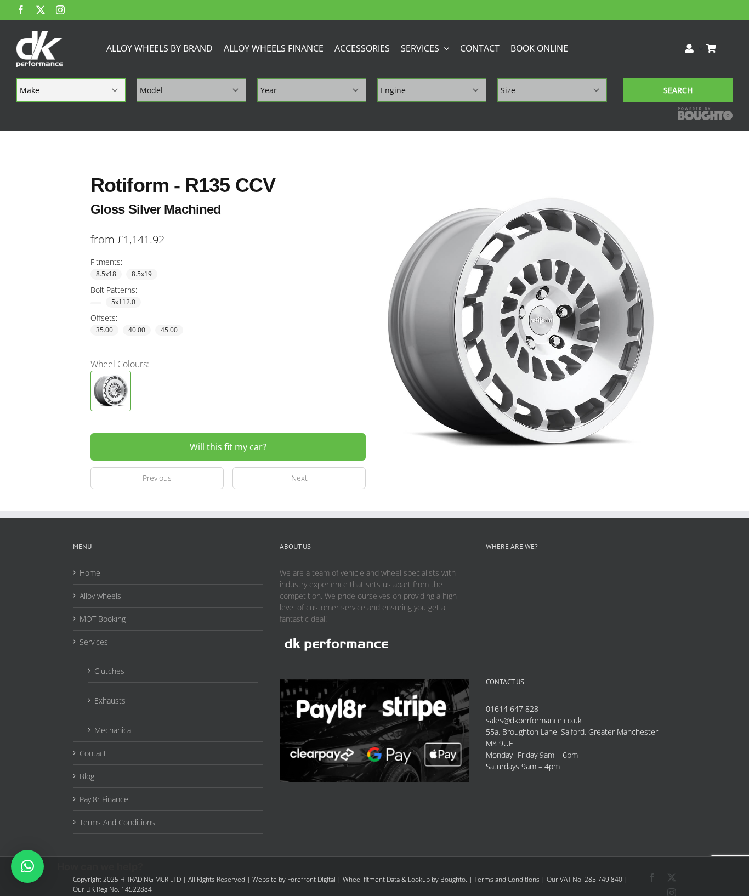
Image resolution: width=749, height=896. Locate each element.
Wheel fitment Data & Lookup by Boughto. (405, 879)
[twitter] (40, 9)
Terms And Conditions (117, 822)
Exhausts (110, 700)
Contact (93, 753)
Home (90, 573)
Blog (87, 776)
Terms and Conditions (507, 879)
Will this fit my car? (228, 447)
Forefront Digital (311, 879)
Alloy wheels (100, 596)
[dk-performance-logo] (39, 49)
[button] (27, 866)
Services (94, 642)
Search (678, 90)
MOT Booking (103, 619)
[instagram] (60, 9)
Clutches (109, 671)
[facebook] (20, 9)
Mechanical (113, 730)
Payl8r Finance (104, 799)
